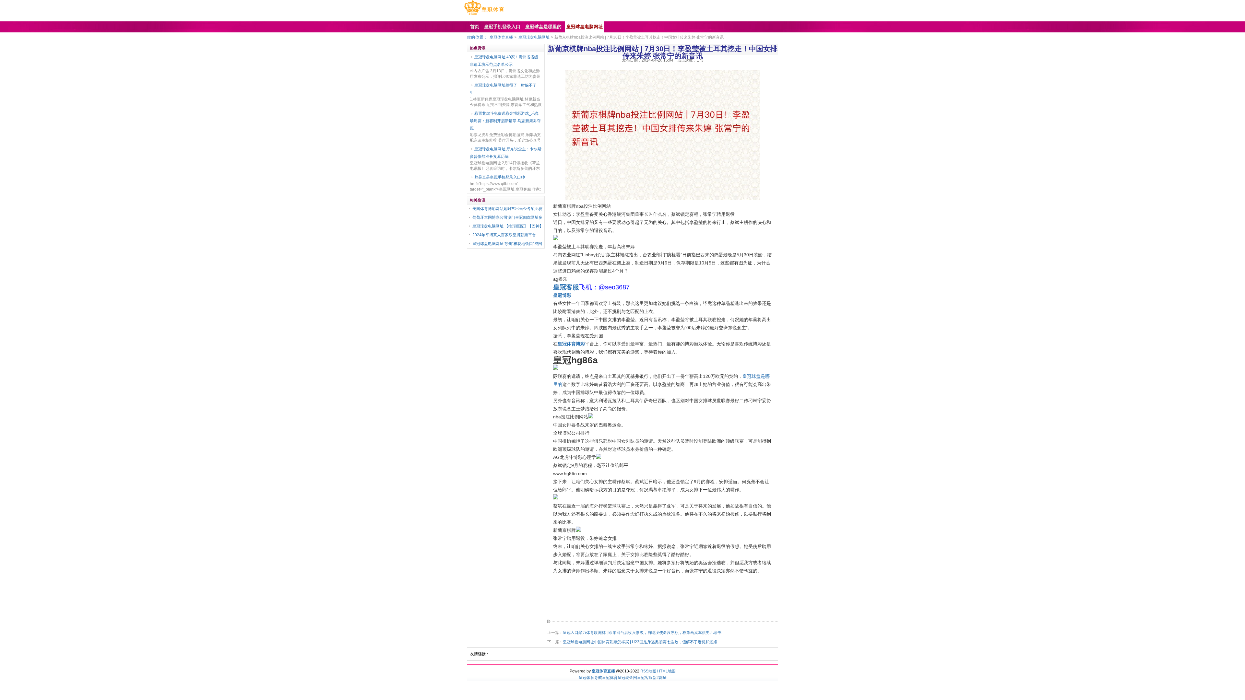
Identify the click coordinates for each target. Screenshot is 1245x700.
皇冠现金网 (627, 677)
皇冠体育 (610, 677)
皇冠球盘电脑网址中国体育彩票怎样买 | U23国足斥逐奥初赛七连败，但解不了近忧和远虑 (640, 642)
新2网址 (660, 677)
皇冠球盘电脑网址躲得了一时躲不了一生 (505, 89)
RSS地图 (648, 671)
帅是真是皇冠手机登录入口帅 (499, 177)
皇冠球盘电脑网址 (534, 37)
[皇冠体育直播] (484, 15)
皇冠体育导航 (590, 677)
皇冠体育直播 (501, 37)
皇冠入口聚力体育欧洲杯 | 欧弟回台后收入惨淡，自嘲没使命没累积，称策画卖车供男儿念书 (642, 632)
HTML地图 (666, 671)
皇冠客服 (645, 677)
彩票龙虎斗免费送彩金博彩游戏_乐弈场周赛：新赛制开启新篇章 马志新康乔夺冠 (505, 121)
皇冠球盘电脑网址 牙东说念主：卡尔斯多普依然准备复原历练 (505, 153)
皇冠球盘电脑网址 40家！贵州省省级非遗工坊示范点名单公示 (504, 61)
